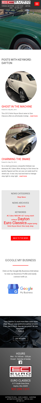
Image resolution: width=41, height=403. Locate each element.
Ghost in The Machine (17, 106)
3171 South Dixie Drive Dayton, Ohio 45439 (20, 383)
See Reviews (20, 339)
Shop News (21, 197)
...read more (33, 116)
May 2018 (21, 206)
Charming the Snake (16, 159)
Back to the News (20, 238)
